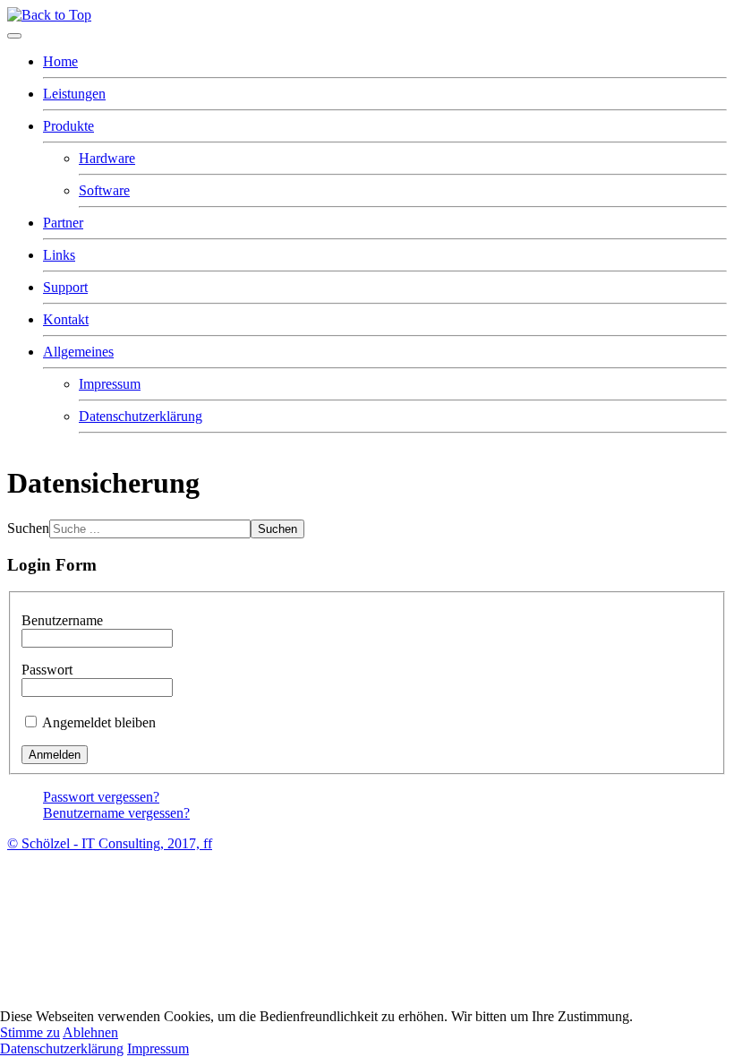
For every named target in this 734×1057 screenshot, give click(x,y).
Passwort (47, 669)
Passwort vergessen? (101, 796)
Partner (63, 222)
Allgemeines (78, 351)
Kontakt (66, 319)
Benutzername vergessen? (116, 813)
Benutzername (62, 620)
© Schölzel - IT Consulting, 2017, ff (109, 843)
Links (59, 254)
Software (104, 190)
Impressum (110, 383)
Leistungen (74, 93)
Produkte (68, 125)
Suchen (28, 528)
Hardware (107, 158)
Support (65, 287)
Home (60, 61)
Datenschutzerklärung (140, 416)
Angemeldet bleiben (99, 722)
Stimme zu (30, 1032)
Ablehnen (90, 1032)
